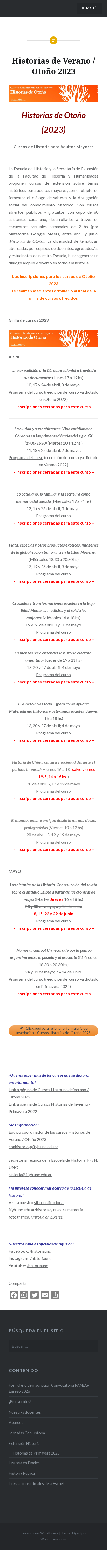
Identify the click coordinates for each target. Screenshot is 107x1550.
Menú (91, 8)
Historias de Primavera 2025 (36, 1453)
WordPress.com (53, 1539)
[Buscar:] (53, 1346)
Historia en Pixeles (24, 1462)
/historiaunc (40, 1251)
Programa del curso (26, 391)
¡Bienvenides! (20, 1401)
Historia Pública (22, 1473)
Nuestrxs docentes (25, 1412)
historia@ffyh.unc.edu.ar (30, 1174)
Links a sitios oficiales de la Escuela (37, 1483)
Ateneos (16, 1422)
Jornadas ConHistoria (27, 1433)
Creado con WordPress (39, 1533)
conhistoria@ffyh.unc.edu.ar (33, 1146)
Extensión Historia (24, 1443)
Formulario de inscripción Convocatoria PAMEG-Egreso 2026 (49, 1388)
